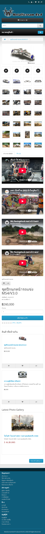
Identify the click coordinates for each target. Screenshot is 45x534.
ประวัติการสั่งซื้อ (6, 520)
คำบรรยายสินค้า (8, 154)
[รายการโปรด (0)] (35, 2)
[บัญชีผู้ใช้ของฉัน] (32, 2)
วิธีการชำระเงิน (6, 478)
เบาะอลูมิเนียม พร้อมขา (12, 381)
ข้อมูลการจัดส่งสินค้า (7, 480)
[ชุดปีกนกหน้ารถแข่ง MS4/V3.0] (22, 54)
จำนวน (4, 308)
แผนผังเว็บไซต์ (6, 499)
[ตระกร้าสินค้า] (38, 2)
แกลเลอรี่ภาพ (5, 493)
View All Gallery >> (36, 461)
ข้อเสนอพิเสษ (5, 512)
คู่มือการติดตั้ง (6, 490)
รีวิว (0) (19, 154)
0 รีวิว (13, 323)
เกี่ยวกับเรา (5, 476)
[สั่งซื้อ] (41, 2)
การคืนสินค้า (5, 497)
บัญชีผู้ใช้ (4, 517)
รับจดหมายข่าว (6, 524)
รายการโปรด (5, 522)
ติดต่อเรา (4, 495)
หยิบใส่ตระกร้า (22, 318)
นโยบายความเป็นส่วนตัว (9, 482)
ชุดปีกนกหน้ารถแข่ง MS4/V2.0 (15, 345)
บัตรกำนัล (4, 507)
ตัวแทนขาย (5, 509)
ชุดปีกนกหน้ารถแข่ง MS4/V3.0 (19, 39)
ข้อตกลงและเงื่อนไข (7, 485)
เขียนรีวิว (19, 323)
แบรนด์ (4, 505)
